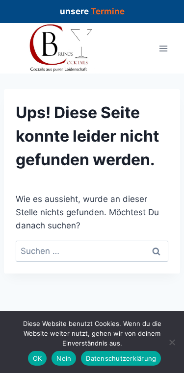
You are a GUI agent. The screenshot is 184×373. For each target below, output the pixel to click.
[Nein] (172, 342)
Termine (108, 11)
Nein (63, 358)
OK (37, 358)
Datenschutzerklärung (121, 358)
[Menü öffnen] (163, 48)
